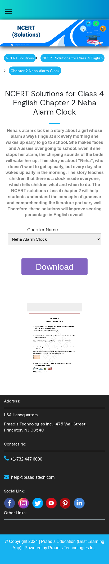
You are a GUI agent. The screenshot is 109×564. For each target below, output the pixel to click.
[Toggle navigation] (7, 11)
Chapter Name (42, 230)
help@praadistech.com (32, 477)
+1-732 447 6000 (26, 459)
